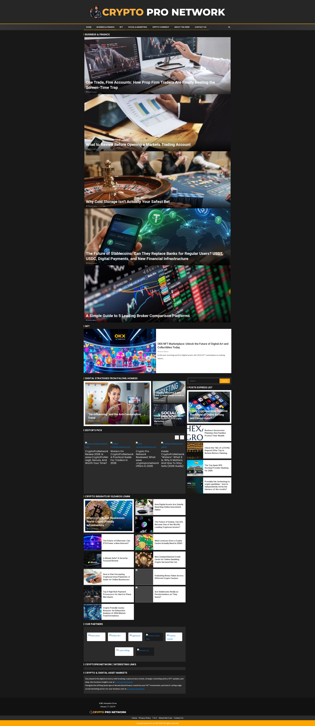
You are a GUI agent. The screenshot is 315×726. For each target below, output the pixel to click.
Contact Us (200, 27)
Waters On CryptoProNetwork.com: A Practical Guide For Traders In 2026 (121, 457)
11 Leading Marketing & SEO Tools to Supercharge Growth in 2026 (169, 395)
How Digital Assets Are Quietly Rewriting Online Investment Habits (169, 507)
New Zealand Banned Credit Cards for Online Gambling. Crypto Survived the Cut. (167, 559)
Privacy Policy (145, 718)
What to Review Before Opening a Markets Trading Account (138, 144)
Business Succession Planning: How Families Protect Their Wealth (215, 433)
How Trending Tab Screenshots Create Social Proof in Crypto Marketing (168, 418)
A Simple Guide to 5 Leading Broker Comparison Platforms (138, 315)
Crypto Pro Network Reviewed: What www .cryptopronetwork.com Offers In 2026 (147, 458)
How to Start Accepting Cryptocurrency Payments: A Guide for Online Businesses (116, 577)
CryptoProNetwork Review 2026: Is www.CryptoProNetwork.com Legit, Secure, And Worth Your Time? (96, 457)
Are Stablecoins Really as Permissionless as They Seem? (166, 594)
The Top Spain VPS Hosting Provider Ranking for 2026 (216, 468)
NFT (121, 27)
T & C (154, 718)
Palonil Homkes (95, 421)
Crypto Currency (160, 27)
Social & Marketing (137, 27)
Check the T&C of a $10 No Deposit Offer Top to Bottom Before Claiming (217, 450)
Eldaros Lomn (92, 92)
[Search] (229, 27)
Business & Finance (105, 27)
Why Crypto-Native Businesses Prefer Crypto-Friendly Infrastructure (106, 521)
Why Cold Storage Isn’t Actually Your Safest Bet (128, 201)
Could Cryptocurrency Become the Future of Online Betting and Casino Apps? (209, 414)
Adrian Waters (92, 320)
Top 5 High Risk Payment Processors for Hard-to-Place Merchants (117, 594)
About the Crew (181, 27)
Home (88, 27)
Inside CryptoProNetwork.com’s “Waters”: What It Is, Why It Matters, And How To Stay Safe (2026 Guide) (172, 458)
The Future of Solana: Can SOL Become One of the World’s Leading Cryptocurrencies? (169, 524)
